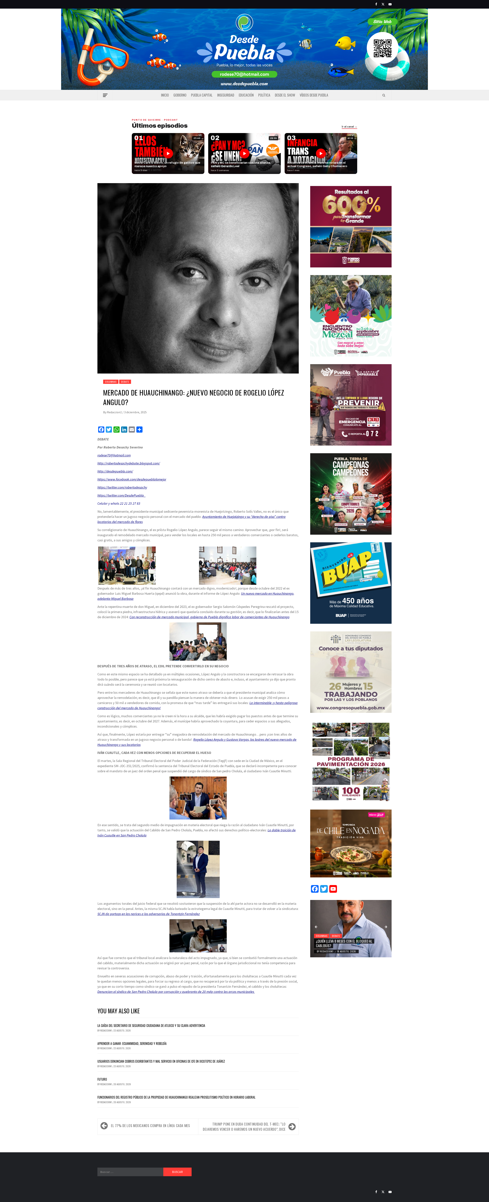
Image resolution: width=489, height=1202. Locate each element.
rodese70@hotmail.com (114, 455)
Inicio (165, 95)
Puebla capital (202, 95)
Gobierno (179, 95)
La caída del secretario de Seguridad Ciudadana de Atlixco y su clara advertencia (151, 1025)
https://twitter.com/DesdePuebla (120, 495)
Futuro (102, 1079)
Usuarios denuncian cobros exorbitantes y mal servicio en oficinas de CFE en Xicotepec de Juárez (161, 1061)
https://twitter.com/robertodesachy (122, 487)
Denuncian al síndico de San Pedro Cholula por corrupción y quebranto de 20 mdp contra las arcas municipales (176, 991)
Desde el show (285, 95)
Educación (246, 95)
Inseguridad (225, 95)
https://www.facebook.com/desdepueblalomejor (131, 479)
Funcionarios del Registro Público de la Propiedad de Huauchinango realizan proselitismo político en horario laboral (176, 1097)
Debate (125, 381)
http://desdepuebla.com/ (115, 471)
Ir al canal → (349, 126)
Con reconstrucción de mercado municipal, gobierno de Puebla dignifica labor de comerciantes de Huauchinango (209, 617)
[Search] (383, 95)
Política (264, 95)
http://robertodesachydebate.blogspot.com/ (128, 463)
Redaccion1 (114, 412)
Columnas (111, 381)
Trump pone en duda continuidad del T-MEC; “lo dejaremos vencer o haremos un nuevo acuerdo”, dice (244, 1127)
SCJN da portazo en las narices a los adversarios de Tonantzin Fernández (148, 914)
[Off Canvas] (105, 95)
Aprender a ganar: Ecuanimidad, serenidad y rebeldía (132, 1043)
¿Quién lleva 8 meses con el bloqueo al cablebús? (344, 943)
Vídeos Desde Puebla (314, 95)
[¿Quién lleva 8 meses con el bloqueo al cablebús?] (351, 928)
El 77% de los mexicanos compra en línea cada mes (150, 1125)
